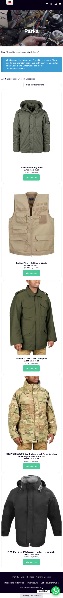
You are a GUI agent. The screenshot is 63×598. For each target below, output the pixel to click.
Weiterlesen (31, 177)
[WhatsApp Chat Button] (55, 590)
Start (3, 52)
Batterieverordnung (50, 583)
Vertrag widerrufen (31, 596)
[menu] (9, 2)
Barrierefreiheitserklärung (31, 587)
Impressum (32, 583)
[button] (56, 4)
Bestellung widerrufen (14, 583)
